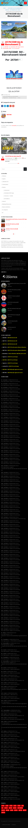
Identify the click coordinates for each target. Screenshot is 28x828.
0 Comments (16, 48)
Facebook (2, 106)
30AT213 (24, 810)
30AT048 (7, 810)
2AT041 (10, 48)
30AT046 (6, 46)
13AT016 (10, 807)
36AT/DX (3, 812)
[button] (8, 163)
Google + (10, 106)
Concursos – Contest (8, 195)
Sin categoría (5, 209)
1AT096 (7, 805)
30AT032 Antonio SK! (12, 327)
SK (2, 212)
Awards (3, 178)
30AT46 (11, 810)
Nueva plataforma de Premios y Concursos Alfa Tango (16, 219)
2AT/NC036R (5, 48)
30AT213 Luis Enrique (13, 356)
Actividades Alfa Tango (15, 46)
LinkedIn (8, 106)
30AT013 (4, 344)
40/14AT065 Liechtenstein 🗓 (13, 302)
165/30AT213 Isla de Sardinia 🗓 (12, 229)
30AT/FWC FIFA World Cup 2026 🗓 (12, 224)
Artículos (4, 176)
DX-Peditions (7, 198)
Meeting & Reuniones (6, 204)
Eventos (22, 46)
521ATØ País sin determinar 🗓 (13, 156)
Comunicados (5, 184)
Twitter (5, 106)
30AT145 (20, 810)
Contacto (14, 824)
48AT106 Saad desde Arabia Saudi (14, 308)
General (4, 201)
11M (2, 807)
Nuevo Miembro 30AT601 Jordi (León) (17, 353)
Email (13, 106)
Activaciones (6, 190)
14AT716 (14, 807)
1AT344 (11, 805)
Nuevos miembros (6, 207)
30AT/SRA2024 (20, 807)
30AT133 (15, 810)
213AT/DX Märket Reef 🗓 (12, 321)
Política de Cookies (6, 824)
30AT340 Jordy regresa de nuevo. (15, 369)
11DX (22, 805)
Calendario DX (5, 181)
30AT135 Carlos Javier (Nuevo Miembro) (17, 347)
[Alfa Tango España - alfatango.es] (5, 3)
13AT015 (6, 807)
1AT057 (3, 805)
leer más (7, 161)
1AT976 (19, 805)
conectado (13, 125)
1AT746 (15, 805)
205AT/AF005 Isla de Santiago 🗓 (14, 314)
